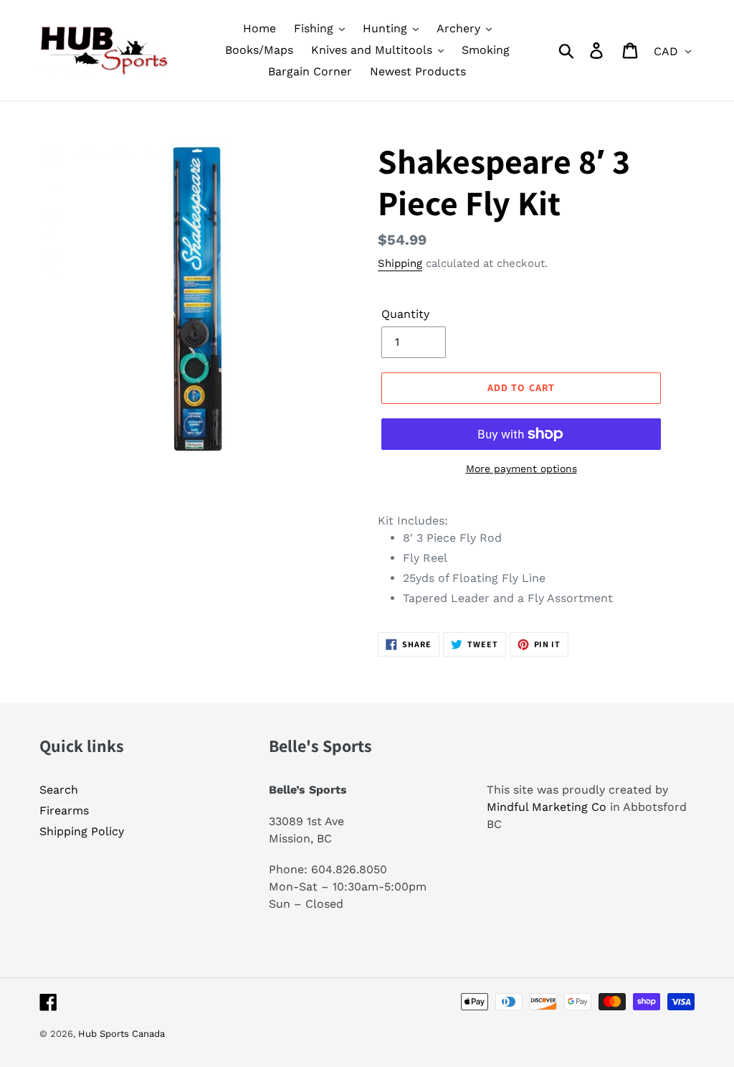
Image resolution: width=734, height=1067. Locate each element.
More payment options (521, 468)
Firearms (64, 810)
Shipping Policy (81, 831)
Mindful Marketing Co (546, 807)
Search (58, 789)
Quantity (405, 314)
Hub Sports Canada (121, 1033)
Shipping (400, 263)
